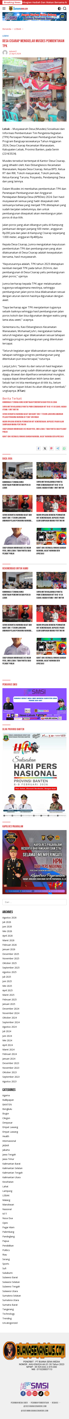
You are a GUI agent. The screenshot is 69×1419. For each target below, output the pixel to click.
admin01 (13, 51)
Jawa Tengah (9, 1154)
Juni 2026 (7, 926)
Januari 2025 (8, 1003)
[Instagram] (29, 1394)
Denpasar (7, 1122)
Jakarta (6, 1149)
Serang (6, 1259)
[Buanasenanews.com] (18, 8)
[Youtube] (35, 1394)
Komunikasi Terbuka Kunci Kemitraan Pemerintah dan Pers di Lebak (29, 402)
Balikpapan (8, 1099)
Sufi (4, 1268)
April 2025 (7, 990)
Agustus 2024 (9, 1026)
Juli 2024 (6, 1031)
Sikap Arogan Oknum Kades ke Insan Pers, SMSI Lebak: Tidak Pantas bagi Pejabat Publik (34, 430)
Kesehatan (7, 1181)
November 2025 (10, 958)
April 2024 (7, 1045)
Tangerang (8, 1309)
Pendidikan (8, 1245)
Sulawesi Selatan (11, 1282)
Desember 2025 (10, 953)
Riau (4, 1254)
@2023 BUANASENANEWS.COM (34, 1406)
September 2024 (11, 1022)
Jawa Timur (8, 1159)
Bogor (5, 1113)
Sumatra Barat (10, 1304)
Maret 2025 (8, 994)
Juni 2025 (7, 981)
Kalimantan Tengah (12, 1172)
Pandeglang (8, 1236)
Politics (6, 1250)
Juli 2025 (6, 976)
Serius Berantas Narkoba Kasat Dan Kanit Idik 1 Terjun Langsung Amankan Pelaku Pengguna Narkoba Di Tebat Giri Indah (32, 415)
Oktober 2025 (9, 963)
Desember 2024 (10, 1008)
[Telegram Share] (57, 448)
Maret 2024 (8, 1049)
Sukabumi (7, 1272)
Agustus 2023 (9, 1081)
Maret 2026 (8, 940)
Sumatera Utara (10, 1300)
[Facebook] (23, 1394)
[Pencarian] (65, 8)
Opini (5, 1222)
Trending (7, 1318)
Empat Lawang (10, 1127)
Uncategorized (9, 1322)
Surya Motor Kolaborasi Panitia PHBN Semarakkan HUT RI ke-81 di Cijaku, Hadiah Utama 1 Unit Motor (34, 408)
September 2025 (11, 967)
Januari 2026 (8, 949)
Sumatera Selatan (11, 1295)
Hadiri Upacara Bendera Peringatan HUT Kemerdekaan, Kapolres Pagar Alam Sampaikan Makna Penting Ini (33, 423)
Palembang (8, 1231)
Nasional (7, 1209)
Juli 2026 (6, 922)
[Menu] (4, 8)
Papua (5, 1240)
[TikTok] (40, 1393)
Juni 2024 (7, 1035)
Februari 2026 (9, 944)
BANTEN (7, 1104)
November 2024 (10, 1013)
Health (5, 1136)
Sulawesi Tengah (11, 1286)
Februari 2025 (9, 999)
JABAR (5, 1145)
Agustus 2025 (9, 972)
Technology (8, 1313)
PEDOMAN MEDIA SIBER (19, 1402)
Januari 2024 (8, 1058)
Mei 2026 (7, 931)
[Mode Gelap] (59, 8)
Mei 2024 (7, 1040)
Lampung (7, 1190)
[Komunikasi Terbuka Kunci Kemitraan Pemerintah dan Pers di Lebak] (17, 470)
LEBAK (5, 35)
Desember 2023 (10, 1063)
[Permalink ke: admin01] (5, 52)
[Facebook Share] (38, 448)
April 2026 (7, 935)
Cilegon (6, 1118)
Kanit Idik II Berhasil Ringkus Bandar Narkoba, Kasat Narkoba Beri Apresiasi (33, 436)
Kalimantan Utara (11, 1177)
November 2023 (10, 1067)
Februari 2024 (9, 1054)
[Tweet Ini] (45, 448)
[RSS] (46, 1394)
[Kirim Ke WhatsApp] (64, 448)
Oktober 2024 (9, 1017)
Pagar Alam (8, 1227)
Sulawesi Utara (10, 1291)
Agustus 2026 (9, 917)
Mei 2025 (7, 985)
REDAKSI (55, 1402)
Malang (6, 1200)
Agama (6, 1095)
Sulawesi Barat (10, 1277)
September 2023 (11, 1076)
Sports (5, 1263)
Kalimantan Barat (11, 1163)
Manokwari (8, 1204)
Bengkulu (7, 1109)
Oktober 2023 (9, 1072)
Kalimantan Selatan (12, 1168)
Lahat (5, 1186)
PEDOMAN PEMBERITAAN (40, 1402)
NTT (4, 1213)
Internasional (9, 1140)
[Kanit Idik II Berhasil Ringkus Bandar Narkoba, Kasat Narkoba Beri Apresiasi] (51, 536)
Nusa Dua (7, 1218)
